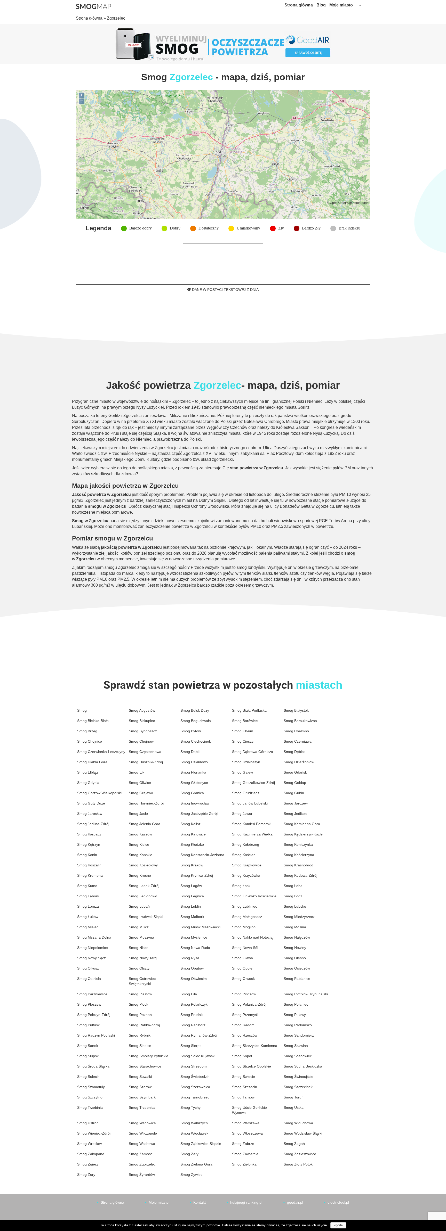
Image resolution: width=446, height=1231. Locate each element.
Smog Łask (241, 886)
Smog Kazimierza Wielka (252, 834)
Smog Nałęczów (297, 937)
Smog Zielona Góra (196, 1164)
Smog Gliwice (140, 783)
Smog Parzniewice (92, 994)
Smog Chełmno (296, 731)
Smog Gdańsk (295, 772)
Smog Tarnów (243, 1097)
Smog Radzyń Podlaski (96, 1035)
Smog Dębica (295, 752)
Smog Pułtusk (88, 1025)
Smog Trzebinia (90, 1107)
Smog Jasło (138, 813)
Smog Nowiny (295, 948)
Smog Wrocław (89, 1144)
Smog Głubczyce (194, 783)
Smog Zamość (141, 1154)
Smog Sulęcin (88, 1076)
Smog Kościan (244, 855)
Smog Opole (242, 968)
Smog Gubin (294, 793)
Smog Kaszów (140, 834)
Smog (82, 710)
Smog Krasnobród (298, 865)
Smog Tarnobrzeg (195, 1097)
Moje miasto (341, 5)
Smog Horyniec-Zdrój (146, 803)
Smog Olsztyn (140, 968)
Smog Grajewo (141, 793)
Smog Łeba (293, 886)
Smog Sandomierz (299, 1035)
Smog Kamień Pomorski (251, 824)
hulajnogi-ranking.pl (246, 1202)
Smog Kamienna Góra (302, 824)
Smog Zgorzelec (142, 1164)
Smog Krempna (90, 875)
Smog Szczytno (89, 1097)
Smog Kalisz (190, 824)
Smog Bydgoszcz (143, 731)
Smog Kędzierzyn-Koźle (303, 834)
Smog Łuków (87, 917)
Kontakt (199, 1202)
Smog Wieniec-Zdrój (93, 1133)
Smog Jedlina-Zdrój (93, 824)
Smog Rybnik (139, 1035)
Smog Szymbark (142, 1097)
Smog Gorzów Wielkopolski (99, 793)
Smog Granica (192, 793)
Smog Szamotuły (91, 1087)
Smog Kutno (87, 886)
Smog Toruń (294, 1097)
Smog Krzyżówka (246, 875)
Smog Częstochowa (145, 752)
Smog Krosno (140, 875)
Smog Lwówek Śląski (146, 917)
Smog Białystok (296, 710)
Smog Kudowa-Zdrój (300, 875)
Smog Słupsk (88, 1056)
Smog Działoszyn (246, 762)
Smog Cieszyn (244, 741)
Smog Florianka (193, 772)
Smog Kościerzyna (299, 855)
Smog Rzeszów (244, 1035)
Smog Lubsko (295, 906)
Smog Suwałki (140, 1076)
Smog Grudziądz (245, 793)
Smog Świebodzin (195, 1076)
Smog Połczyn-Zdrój (93, 1015)
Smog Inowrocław (194, 803)
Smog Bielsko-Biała (93, 721)
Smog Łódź (293, 896)
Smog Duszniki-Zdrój (146, 762)
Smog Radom (243, 1025)
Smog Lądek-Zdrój (144, 886)
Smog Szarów (140, 1087)
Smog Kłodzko (192, 844)
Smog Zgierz (87, 1164)
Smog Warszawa (245, 1123)
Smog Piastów (140, 994)
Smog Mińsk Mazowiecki (200, 927)
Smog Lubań (139, 906)
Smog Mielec (87, 927)
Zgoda (338, 1225)
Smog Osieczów (297, 968)
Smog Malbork (192, 917)
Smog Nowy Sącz (91, 958)
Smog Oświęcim (193, 978)
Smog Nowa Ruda (195, 948)
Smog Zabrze (243, 1144)
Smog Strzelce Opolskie (251, 1066)
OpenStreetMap (341, 202)
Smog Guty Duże (91, 803)
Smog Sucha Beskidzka (303, 1066)
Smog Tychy (190, 1107)
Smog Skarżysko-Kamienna (254, 1046)
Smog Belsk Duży (194, 710)
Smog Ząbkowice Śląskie (200, 1144)
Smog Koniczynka (298, 844)
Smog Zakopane (90, 1154)
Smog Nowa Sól (245, 948)
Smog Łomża (88, 906)
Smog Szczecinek (298, 1087)
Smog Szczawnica (195, 1087)
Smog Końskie (140, 855)
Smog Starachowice (145, 1066)
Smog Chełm (242, 731)
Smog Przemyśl (245, 1015)
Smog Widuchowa (298, 1123)
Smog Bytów (190, 731)
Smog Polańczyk (194, 1004)
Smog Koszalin (89, 865)
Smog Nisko (138, 948)
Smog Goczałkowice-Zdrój (253, 783)
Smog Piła (188, 994)
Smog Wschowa (142, 1144)
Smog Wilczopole (143, 1133)
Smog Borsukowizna (300, 721)
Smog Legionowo (143, 896)
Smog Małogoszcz (247, 917)
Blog (321, 5)
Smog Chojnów (141, 741)
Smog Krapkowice (246, 865)
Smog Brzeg (87, 731)
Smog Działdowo (194, 762)
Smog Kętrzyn (88, 844)
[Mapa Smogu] (95, 6)
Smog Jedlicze (295, 813)
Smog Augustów (142, 710)
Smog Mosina (295, 927)
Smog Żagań (294, 1144)
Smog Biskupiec (142, 721)
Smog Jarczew (296, 803)
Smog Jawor (242, 813)
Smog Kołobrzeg (245, 844)
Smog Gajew (242, 772)
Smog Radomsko (298, 1025)
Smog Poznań (140, 1015)
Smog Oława (242, 958)
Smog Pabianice (297, 978)
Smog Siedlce (140, 1046)
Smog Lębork (88, 896)
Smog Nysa (189, 958)
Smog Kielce (139, 844)
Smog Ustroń (88, 1123)
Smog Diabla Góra (92, 762)
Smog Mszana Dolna (94, 937)
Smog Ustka (294, 1107)
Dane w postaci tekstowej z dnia (225, 290)
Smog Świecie (243, 1076)
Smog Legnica (192, 896)
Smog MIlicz (139, 927)
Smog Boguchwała (195, 721)
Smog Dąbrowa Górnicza (252, 752)
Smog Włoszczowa (247, 1133)
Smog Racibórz (192, 1025)
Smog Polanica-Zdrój (249, 1004)
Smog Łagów (191, 886)
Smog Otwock (243, 978)
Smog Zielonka (244, 1164)
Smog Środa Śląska (93, 1066)
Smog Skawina (296, 1046)
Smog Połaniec (296, 1004)
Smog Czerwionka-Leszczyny (101, 752)
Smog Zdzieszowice (300, 1154)
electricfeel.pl (338, 1202)
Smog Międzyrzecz (299, 917)
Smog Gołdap (295, 783)
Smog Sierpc (190, 1046)
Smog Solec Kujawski (197, 1056)
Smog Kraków (191, 865)
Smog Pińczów (244, 994)
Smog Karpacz (89, 834)
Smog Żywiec (191, 1174)
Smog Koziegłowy (143, 865)
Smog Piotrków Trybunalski (306, 994)
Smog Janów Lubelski (250, 803)
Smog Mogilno (244, 927)
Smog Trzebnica (142, 1107)
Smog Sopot (242, 1056)
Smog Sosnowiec (298, 1056)
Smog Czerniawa (298, 741)
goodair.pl (295, 1202)
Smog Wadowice (142, 1123)
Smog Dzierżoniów (299, 762)
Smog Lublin (190, 906)
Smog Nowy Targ (143, 958)
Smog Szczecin (244, 1087)
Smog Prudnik (191, 1015)
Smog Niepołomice (92, 948)
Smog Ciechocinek (195, 741)
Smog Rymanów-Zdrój (198, 1035)
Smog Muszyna (141, 937)
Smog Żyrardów (142, 1174)
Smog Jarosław (89, 813)
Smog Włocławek (194, 1133)
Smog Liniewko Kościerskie (254, 896)
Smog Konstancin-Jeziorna (202, 855)
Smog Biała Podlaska (249, 710)
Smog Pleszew (89, 1004)
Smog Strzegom (193, 1066)
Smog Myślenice (193, 937)
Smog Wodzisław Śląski (303, 1133)
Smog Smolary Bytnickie (148, 1056)
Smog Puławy (295, 1015)
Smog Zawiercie (245, 1154)
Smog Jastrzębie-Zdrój (199, 813)
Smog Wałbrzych (194, 1123)
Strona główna (298, 5)
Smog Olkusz (88, 968)
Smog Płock (138, 1004)
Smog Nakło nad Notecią (252, 937)
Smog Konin (87, 855)
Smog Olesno (295, 958)
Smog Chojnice (89, 741)
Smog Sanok (87, 1046)
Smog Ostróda (89, 978)
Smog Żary (189, 1154)
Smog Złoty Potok (298, 1164)
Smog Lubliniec (244, 906)
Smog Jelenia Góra (144, 824)
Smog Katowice (193, 834)
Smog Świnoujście (298, 1076)
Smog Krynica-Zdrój (196, 875)
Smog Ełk (136, 772)
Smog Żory (86, 1174)
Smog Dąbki (190, 752)
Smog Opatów (192, 968)
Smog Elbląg (87, 772)
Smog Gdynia (88, 783)
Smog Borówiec (245, 721)
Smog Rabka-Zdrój (144, 1025)
